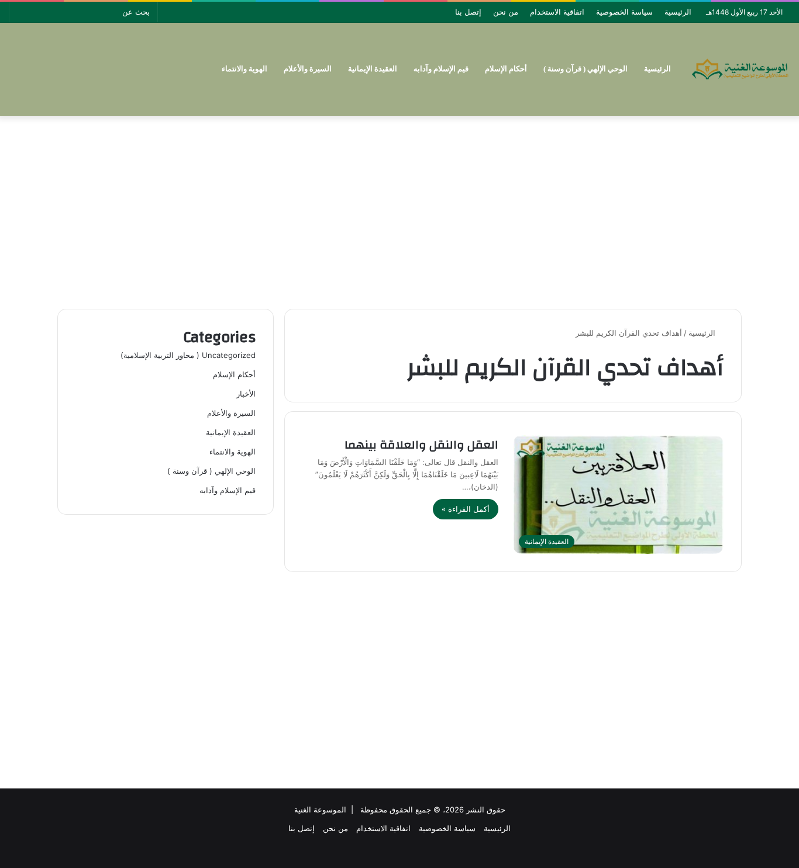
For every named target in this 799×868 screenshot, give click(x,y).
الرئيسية (677, 11)
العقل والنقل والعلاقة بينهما (421, 445)
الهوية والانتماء (244, 68)
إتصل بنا (468, 11)
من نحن (505, 11)
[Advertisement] (399, 209)
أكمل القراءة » (466, 509)
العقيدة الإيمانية (372, 68)
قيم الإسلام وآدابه (441, 68)
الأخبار (246, 393)
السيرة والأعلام (308, 68)
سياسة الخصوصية (624, 11)
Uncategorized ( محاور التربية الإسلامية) (188, 355)
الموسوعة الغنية (320, 809)
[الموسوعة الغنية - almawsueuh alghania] (740, 69)
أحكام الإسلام (506, 68)
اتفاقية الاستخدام (557, 11)
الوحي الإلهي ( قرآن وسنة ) (585, 68)
